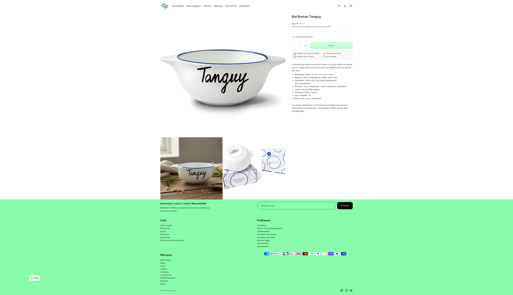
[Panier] (351, 6)
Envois (163, 231)
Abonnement (262, 246)
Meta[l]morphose (167, 278)
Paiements (164, 234)
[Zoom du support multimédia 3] (254, 168)
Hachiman (164, 272)
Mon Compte (166, 225)
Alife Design (165, 260)
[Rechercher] (339, 6)
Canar (163, 266)
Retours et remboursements (172, 240)
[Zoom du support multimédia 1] (222, 74)
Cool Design (171, 291)
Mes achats (165, 237)
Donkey (163, 269)
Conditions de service (266, 234)
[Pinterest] (351, 290)
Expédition (261, 225)
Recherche (165, 228)
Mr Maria (164, 281)
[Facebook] (341, 290)
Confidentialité (263, 231)
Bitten (162, 263)
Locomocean (166, 275)
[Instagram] (346, 290)
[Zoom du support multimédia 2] (191, 168)
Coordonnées (263, 243)
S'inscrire (345, 205)
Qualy (162, 284)
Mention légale (263, 240)
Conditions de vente (266, 237)
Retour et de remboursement (269, 228)
